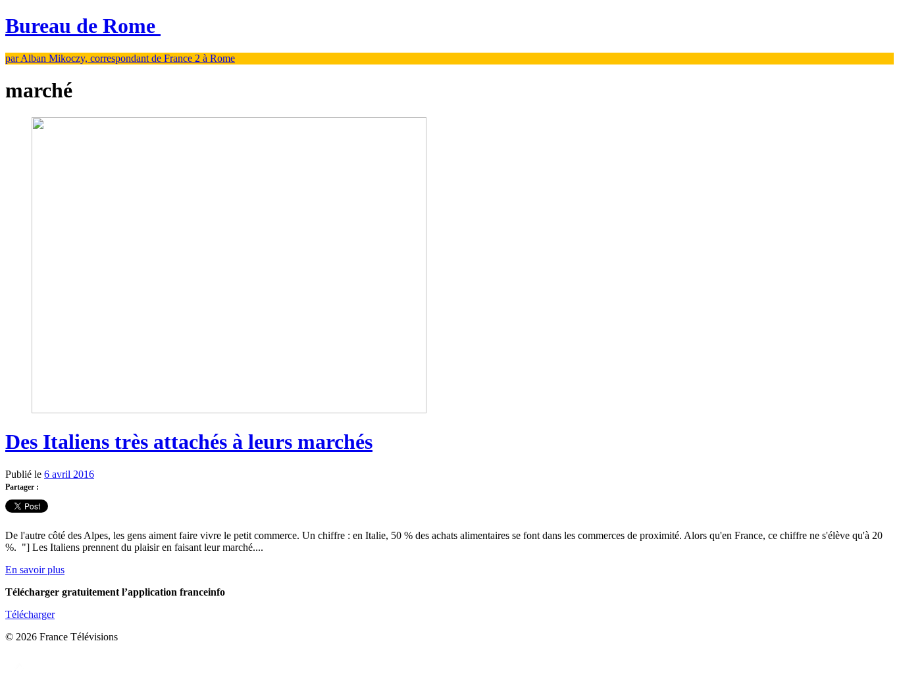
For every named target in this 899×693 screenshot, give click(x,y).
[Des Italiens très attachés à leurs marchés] (229, 409)
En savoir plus (34, 569)
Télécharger (30, 614)
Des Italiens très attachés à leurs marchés (188, 441)
